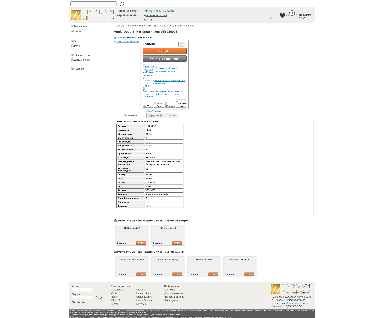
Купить (165, 51)
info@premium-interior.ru (159, 11)
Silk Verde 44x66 (168, 228)
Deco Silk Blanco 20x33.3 (132, 259)
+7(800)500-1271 (127, 11)
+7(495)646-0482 (127, 15)
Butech (114, 304)
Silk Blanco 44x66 (131, 228)
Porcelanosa (117, 289)
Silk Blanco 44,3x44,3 (168, 259)
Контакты (150, 19)
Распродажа (171, 300)
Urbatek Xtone (144, 297)
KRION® (115, 300)
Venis (114, 293)
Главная (119, 25)
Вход (99, 297)
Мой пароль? (78, 302)
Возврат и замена (174, 297)
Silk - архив (160, 25)
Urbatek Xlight (144, 293)
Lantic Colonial (144, 300)
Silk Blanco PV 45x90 (240, 259)
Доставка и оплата (155, 15)
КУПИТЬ (141, 243)
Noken (114, 297)
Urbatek (140, 289)
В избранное (154, 111)
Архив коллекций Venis (139, 25)
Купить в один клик (164, 58)
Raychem (141, 304)
